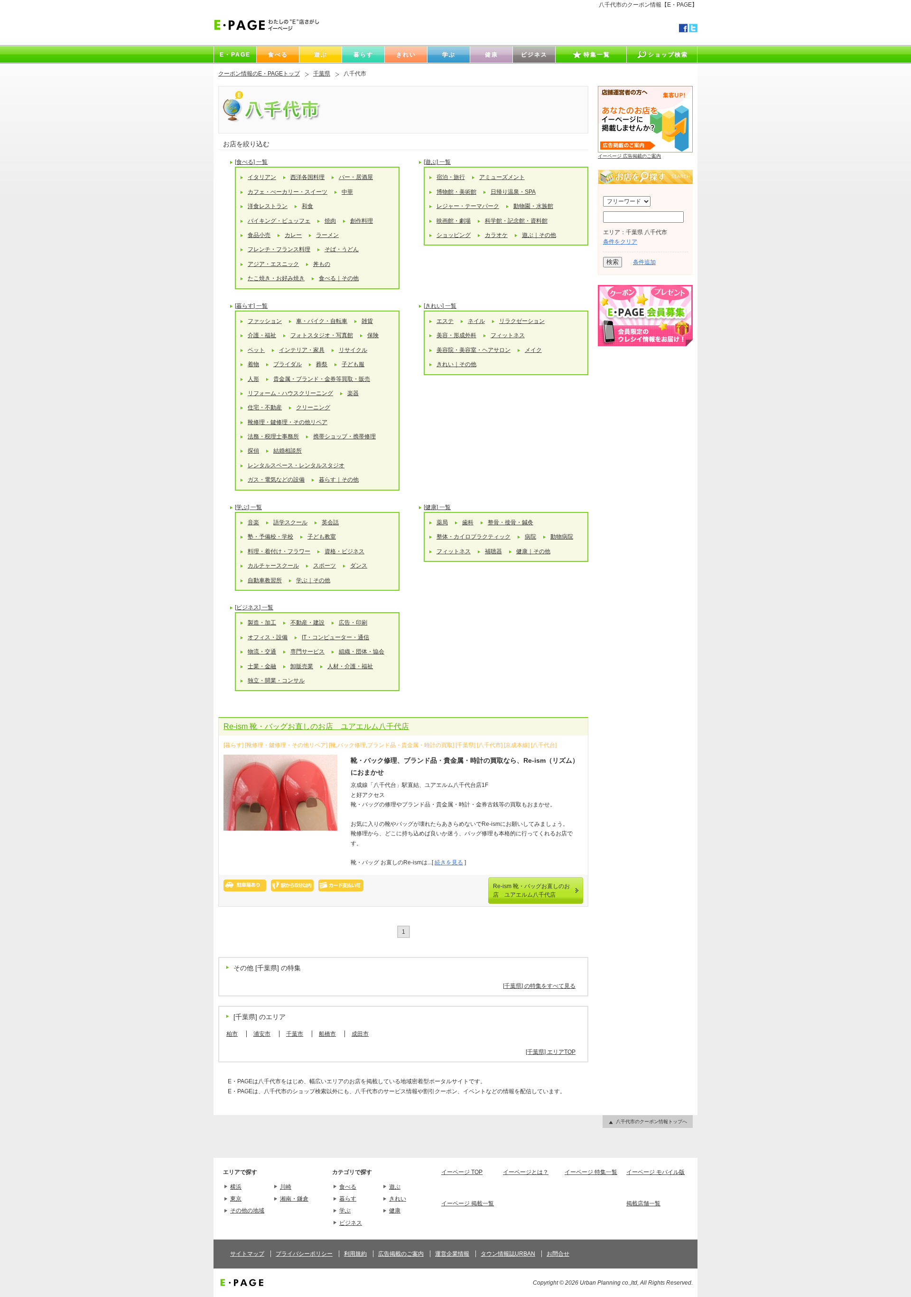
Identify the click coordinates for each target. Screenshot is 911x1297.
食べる (347, 1186)
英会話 (330, 522)
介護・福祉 (262, 335)
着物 (253, 364)
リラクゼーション (522, 321)
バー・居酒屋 (356, 177)
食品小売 (259, 235)
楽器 (353, 393)
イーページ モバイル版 (655, 1172)
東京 (236, 1198)
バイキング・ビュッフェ (279, 221)
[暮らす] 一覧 (251, 306)
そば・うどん (342, 249)
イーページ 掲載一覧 (467, 1203)
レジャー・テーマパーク (468, 206)
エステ (445, 321)
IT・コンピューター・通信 (335, 637)
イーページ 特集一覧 (591, 1172)
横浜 (236, 1186)
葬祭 (321, 364)
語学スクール (290, 522)
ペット (256, 350)
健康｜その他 (533, 551)
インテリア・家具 (302, 350)
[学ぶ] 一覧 (248, 507)
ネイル (476, 321)
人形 (253, 379)
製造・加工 (262, 622)
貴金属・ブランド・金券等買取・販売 (321, 379)
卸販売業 (301, 666)
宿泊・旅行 (451, 177)
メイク (533, 350)
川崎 (285, 1186)
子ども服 (353, 364)
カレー (293, 235)
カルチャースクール (273, 565)
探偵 (253, 450)
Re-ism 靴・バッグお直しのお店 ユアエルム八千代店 (316, 726)
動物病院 (561, 536)
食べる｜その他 (339, 278)
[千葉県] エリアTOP (551, 1052)
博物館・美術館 (456, 192)
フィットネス (508, 335)
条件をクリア (620, 241)
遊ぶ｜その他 (539, 235)
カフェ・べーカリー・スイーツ (287, 192)
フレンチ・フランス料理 (279, 249)
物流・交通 (262, 651)
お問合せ (558, 1253)
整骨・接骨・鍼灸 (510, 522)
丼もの (321, 264)
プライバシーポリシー (304, 1253)
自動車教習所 (265, 580)
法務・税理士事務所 (273, 436)
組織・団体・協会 (361, 651)
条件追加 (644, 262)
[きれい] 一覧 (440, 306)
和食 (307, 206)
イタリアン (262, 177)
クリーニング (313, 407)
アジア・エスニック (273, 264)
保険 (373, 335)
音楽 (253, 522)
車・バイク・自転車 (321, 321)
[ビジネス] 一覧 (254, 607)
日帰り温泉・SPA (513, 192)
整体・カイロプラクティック (474, 536)
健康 (394, 1210)
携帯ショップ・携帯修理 (344, 436)
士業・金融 (262, 666)
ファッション (265, 321)
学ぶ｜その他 (313, 580)
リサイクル (353, 350)
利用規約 (355, 1253)
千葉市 (294, 1034)
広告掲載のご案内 (401, 1253)
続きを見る (449, 862)
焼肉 (330, 221)
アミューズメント (502, 177)
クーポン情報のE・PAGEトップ (259, 73)
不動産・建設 (307, 622)
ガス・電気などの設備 (276, 479)
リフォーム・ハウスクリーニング (290, 393)
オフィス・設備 (268, 637)
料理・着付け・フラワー (279, 551)
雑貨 (367, 321)
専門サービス (307, 651)
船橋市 (327, 1034)
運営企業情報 (452, 1253)
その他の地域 (247, 1210)
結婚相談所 (287, 450)
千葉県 (321, 73)
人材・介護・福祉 (350, 666)
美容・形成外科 (456, 335)
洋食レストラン (268, 206)
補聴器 (493, 551)
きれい (397, 1198)
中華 (347, 192)
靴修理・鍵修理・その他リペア (287, 422)
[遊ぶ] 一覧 (437, 162)
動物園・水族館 (533, 206)
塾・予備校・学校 (270, 536)
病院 (530, 536)
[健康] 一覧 (437, 507)
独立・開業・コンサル (276, 680)
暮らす (347, 1198)
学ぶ (345, 1210)
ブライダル (287, 364)
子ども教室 (321, 536)
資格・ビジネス (344, 551)
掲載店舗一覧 (643, 1203)
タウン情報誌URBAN (508, 1253)
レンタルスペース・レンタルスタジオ (296, 465)
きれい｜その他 (456, 364)
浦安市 (261, 1034)
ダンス (358, 565)
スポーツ (324, 565)
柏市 (232, 1034)
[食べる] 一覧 (251, 162)
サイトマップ (247, 1253)
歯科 (468, 522)
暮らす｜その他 (339, 479)
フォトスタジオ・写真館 (321, 335)
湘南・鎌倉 (294, 1198)
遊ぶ (394, 1186)
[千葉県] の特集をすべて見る (539, 986)
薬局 (442, 522)
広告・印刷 (353, 622)
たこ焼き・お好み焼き (276, 278)
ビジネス (350, 1223)
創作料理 (361, 221)
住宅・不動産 (265, 407)
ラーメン (327, 235)
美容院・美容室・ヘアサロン (474, 350)
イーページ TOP (462, 1172)
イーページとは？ (525, 1172)
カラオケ (496, 235)
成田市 (360, 1034)
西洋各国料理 (307, 177)
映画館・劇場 (454, 221)
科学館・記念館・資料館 (516, 221)
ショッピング (454, 235)
